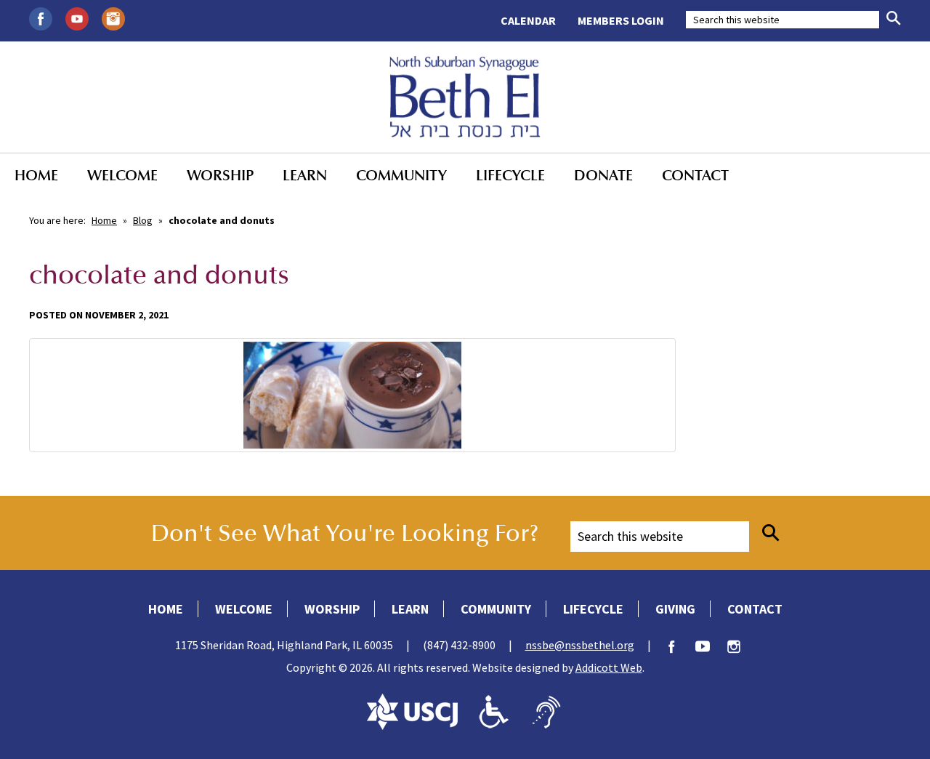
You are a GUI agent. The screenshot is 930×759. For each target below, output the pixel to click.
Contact (695, 175)
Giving (675, 609)
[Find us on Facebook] (40, 17)
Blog (143, 220)
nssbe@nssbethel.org (579, 645)
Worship (220, 175)
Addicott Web (608, 667)
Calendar (528, 20)
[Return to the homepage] (465, 96)
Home (36, 175)
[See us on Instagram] (113, 17)
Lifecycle (510, 175)
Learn (305, 175)
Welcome (122, 175)
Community (401, 175)
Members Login (621, 20)
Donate (603, 175)
